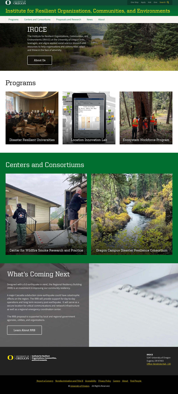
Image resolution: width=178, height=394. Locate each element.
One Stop (135, 2)
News (90, 19)
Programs (13, 19)
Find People (135, 380)
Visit (149, 2)
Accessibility (90, 380)
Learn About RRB (24, 330)
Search (162, 2)
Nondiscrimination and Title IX (69, 380)
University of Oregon (79, 386)
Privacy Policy (104, 380)
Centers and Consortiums (37, 19)
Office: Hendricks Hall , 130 (159, 363)
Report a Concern (45, 380)
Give (155, 2)
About (101, 19)
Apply (143, 2)
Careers (116, 380)
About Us (39, 60)
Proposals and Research (68, 19)
